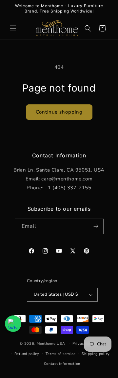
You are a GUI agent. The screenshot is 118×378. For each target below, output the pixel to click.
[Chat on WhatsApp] (13, 323)
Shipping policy (96, 353)
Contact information (62, 363)
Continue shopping (59, 112)
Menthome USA (51, 343)
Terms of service (61, 353)
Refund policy (26, 353)
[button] (13, 28)
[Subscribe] (96, 226)
